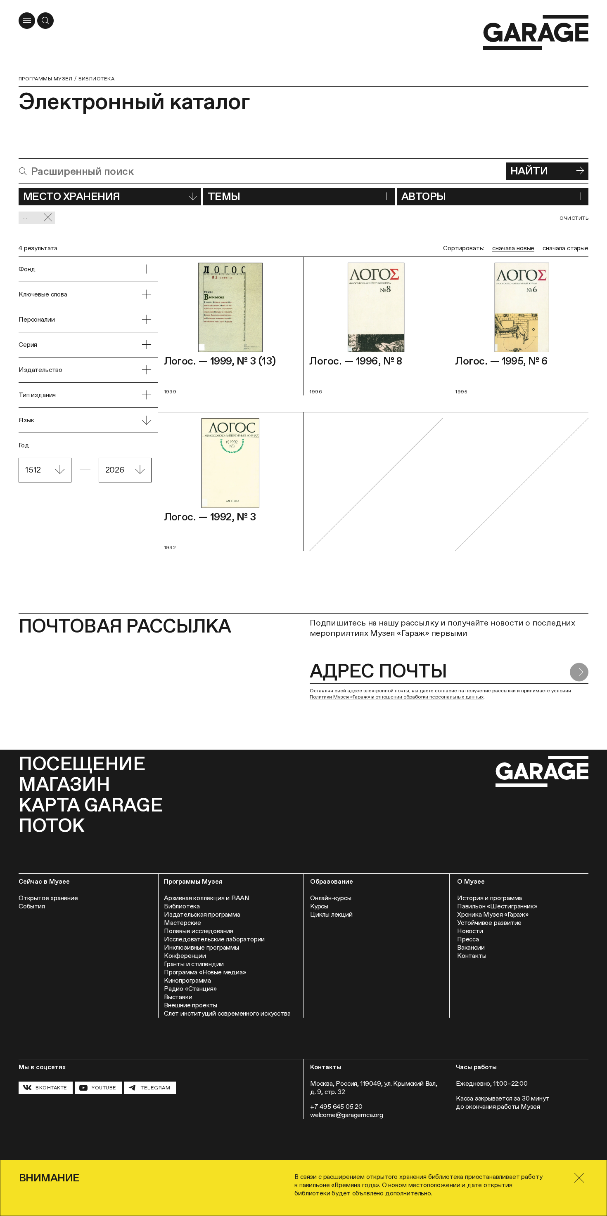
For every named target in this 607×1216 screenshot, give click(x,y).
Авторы (423, 196)
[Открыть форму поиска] (45, 20)
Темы (224, 196)
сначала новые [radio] (513, 248)
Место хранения (71, 196)
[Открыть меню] (27, 20)
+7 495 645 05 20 (336, 1106)
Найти (529, 171)
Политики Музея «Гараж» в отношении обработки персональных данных (397, 697)
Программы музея (45, 79)
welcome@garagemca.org (346, 1115)
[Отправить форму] (579, 672)
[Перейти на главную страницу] (535, 32)
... (25, 217)
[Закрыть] (579, 1178)
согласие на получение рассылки (475, 691)
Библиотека (96, 79)
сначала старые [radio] (565, 248)
